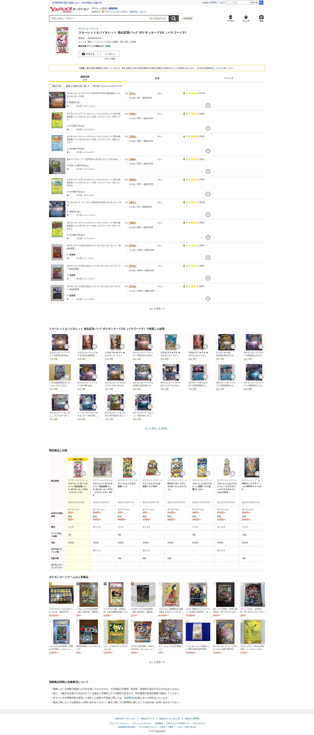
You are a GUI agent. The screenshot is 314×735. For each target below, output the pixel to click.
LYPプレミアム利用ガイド (178, 723)
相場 (157, 78)
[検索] (261, 2)
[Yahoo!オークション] (69, 8)
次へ (259, 481)
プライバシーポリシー (119, 723)
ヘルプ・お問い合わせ (186, 727)
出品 (261, 21)
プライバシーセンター (142, 723)
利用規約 (159, 723)
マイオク (230, 21)
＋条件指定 (187, 18)
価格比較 (85, 78)
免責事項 (128, 697)
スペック (229, 78)
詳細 (108, 46)
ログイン (96, 11)
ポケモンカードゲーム (88, 28)
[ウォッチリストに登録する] (83, 473)
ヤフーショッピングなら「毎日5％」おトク (125, 11)
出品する (90, 53)
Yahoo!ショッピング (169, 718)
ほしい (111, 53)
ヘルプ (221, 2)
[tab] (85, 78)
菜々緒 (255, 2)
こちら (217, 68)
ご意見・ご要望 (166, 727)
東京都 (96, 86)
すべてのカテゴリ (158, 18)
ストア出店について (147, 727)
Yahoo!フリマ (147, 718)
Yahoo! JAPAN (209, 2)
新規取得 (113, 8)
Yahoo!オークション (125, 718)
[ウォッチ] (208, 105)
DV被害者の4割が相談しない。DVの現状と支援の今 (77, 2)
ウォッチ (246, 21)
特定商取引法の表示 (126, 727)
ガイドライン (199, 723)
